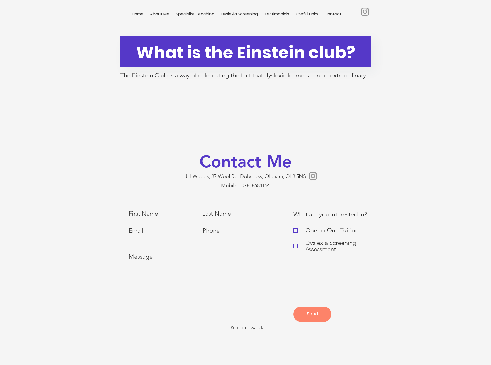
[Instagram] (365, 11)
